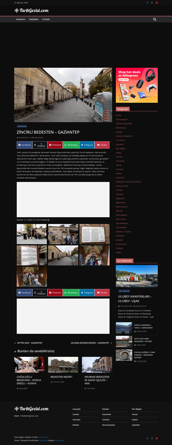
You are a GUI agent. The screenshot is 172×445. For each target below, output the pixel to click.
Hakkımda (33, 19)
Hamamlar (120, 161)
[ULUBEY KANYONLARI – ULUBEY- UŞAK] (137, 276)
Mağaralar (120, 198)
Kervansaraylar (122, 186)
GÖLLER (119, 157)
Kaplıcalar (120, 177)
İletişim (46, 19)
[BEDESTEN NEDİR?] (63, 358)
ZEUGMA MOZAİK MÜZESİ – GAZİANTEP (90, 342)
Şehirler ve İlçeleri (123, 231)
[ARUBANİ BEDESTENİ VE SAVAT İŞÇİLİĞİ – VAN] (97, 358)
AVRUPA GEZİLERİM (124, 123)
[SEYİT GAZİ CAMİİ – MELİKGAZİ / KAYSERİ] (124, 342)
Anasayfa (20, 19)
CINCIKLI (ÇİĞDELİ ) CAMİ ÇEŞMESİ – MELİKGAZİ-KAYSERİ (144, 355)
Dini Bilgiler (121, 148)
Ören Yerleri (121, 219)
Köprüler (119, 194)
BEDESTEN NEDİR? (61, 377)
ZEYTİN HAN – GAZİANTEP (29, 342)
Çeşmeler (120, 144)
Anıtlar (119, 115)
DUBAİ (118, 152)
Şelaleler (119, 240)
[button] (32, 234)
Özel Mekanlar (122, 223)
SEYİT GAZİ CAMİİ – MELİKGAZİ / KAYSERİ (143, 340)
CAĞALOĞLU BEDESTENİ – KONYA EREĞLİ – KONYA (29, 380)
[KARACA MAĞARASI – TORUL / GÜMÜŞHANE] (124, 328)
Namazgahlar (121, 215)
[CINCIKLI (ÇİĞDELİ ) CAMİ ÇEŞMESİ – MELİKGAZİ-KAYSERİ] (124, 356)
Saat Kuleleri (121, 227)
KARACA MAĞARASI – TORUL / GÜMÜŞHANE (143, 326)
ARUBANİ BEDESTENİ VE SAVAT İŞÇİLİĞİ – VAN (96, 380)
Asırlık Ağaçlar (122, 119)
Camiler (119, 132)
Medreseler (121, 202)
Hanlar (119, 165)
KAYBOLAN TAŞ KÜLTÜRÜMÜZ (128, 182)
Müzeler (119, 211)
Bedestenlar (22, 126)
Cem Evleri (120, 140)
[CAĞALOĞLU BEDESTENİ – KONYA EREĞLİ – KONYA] (29, 358)
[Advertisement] (86, 41)
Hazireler (120, 169)
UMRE (118, 252)
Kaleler (119, 173)
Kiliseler (119, 190)
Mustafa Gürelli (37, 137)
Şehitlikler (120, 236)
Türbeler (119, 248)
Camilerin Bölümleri (124, 136)
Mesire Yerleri (122, 207)
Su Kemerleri (121, 244)
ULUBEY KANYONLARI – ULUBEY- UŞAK (135, 298)
